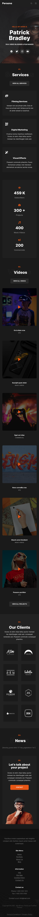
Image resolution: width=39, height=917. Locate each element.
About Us (19, 859)
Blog (19, 862)
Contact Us (19, 880)
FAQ (19, 873)
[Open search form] (31, 3)
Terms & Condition (13, 914)
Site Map (19, 875)
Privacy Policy (27, 914)
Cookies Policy (19, 878)
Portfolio (19, 857)
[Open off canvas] (36, 3)
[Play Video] (19, 307)
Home (19, 854)
